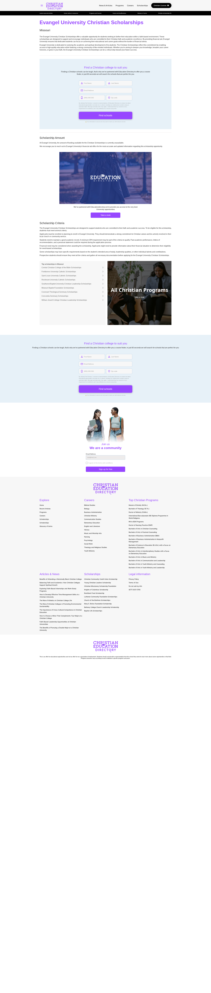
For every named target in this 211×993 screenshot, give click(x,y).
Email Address (91, 454)
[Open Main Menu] (42, 5)
